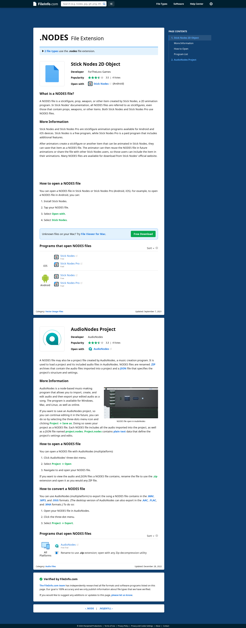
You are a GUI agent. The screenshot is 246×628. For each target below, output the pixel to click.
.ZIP (153, 364)
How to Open (181, 48)
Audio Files (50, 566)
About (158, 626)
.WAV (150, 496)
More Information (183, 43)
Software (179, 3)
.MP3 (43, 500)
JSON (123, 368)
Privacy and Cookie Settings (142, 626)
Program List (181, 54)
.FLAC (152, 500)
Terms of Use (109, 626)
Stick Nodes (101, 83)
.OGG (55, 500)
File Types (161, 3)
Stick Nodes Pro (70, 263)
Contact (166, 626)
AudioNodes (101, 349)
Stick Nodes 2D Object (185, 37)
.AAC (145, 500)
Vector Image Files (54, 311)
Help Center (196, 3)
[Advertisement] (123, 18)
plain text (119, 431)
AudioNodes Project (183, 59)
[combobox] (83, 3)
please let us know (121, 595)
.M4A (48, 504)
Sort (149, 248)
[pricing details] (156, 248)
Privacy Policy (123, 626)
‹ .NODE (89, 608)
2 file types (51, 51)
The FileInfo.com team (52, 585)
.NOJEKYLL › (106, 608)
